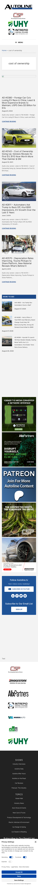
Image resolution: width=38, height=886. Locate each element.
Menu (20, 42)
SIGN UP (19, 609)
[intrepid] (18, 32)
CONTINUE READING (9, 121)
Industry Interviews (19, 764)
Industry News (19, 803)
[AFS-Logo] (18, 729)
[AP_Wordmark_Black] (18, 693)
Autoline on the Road (19, 778)
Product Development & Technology (19, 817)
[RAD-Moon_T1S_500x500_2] (19, 431)
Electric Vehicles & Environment (19, 822)
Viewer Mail (19, 798)
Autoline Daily (19, 769)
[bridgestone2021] (18, 681)
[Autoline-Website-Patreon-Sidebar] (19, 501)
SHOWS (19, 760)
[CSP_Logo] (18, 16)
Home (4, 50)
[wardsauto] (18, 717)
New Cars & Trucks (19, 813)
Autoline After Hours (19, 773)
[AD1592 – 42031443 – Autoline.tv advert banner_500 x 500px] (19, 466)
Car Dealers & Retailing (19, 832)
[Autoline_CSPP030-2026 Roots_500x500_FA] (19, 536)
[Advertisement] (19, 374)
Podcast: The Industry (19, 788)
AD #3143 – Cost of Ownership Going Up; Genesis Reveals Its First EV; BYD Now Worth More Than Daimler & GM (17, 155)
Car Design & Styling (19, 827)
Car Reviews (19, 783)
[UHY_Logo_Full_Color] (18, 24)
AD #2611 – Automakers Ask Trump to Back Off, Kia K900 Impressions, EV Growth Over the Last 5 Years (18, 208)
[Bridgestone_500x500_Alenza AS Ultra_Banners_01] (19, 572)
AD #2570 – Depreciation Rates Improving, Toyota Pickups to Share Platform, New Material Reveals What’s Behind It (17, 262)
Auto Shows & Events (19, 808)
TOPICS (19, 794)
